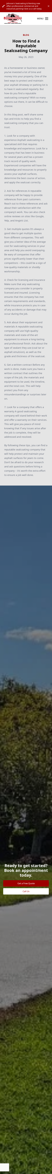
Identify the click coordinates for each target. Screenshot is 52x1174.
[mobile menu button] (46, 18)
